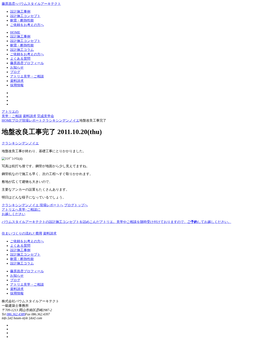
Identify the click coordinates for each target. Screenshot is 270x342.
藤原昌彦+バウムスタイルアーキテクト (31, 3)
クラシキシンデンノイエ (20, 143)
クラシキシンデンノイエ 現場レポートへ (32, 205)
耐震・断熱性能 (22, 20)
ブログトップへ (76, 205)
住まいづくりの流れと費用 (22, 233)
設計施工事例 (20, 11)
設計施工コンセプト (25, 16)
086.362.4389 (16, 314)
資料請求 (29, 116)
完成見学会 (45, 116)
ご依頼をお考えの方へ (27, 25)
